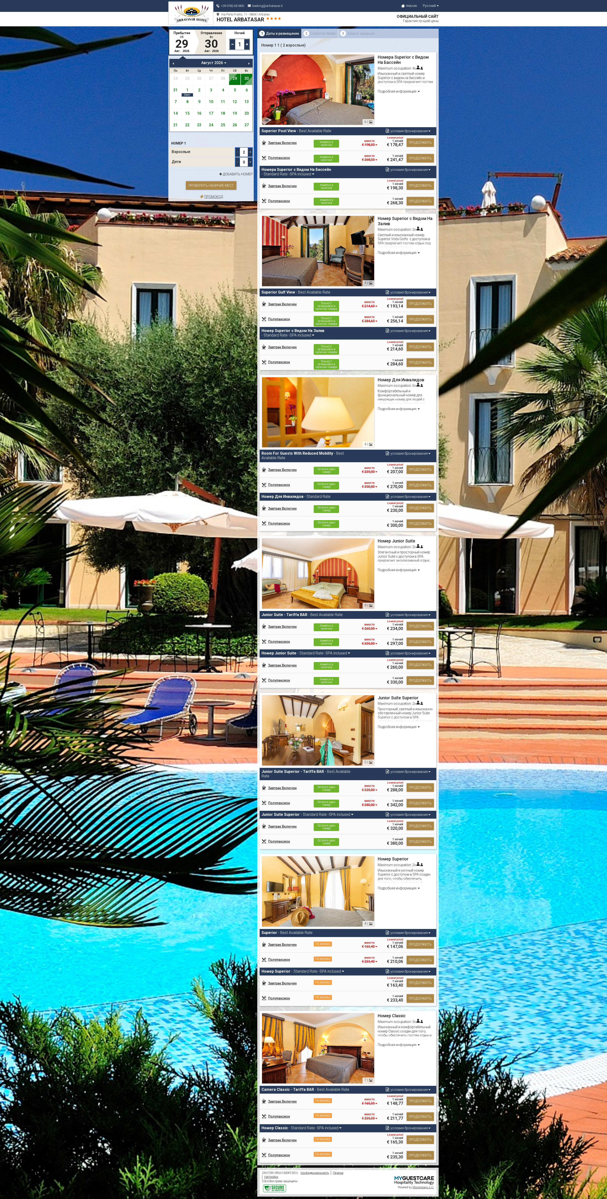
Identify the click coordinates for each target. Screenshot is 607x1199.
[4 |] (318, 251)
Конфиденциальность (315, 1173)
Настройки (271, 1177)
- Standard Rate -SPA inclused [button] (296, 171)
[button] (407, 131)
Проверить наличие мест (211, 185)
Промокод (213, 197)
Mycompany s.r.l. (423, 1187)
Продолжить (420, 143)
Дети (176, 161)
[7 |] (318, 1048)
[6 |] (318, 89)
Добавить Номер (238, 174)
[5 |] (318, 730)
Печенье (338, 1173)
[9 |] (318, 573)
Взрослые (181, 151)
